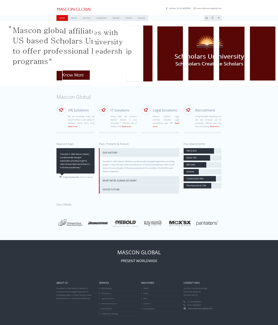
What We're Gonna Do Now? (120, 180)
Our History (110, 152)
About (74, 18)
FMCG (146, 288)
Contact (141, 18)
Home (62, 18)
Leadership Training (109, 313)
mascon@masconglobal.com (209, 8)
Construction (149, 308)
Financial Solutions (109, 303)
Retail (145, 293)
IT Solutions (106, 293)
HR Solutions (106, 288)
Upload (115, 18)
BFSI (145, 298)
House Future (111, 189)
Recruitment (106, 308)
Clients (128, 18)
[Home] (74, 9)
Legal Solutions (107, 298)
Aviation (146, 303)
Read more (72, 126)
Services (87, 18)
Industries (101, 18)
